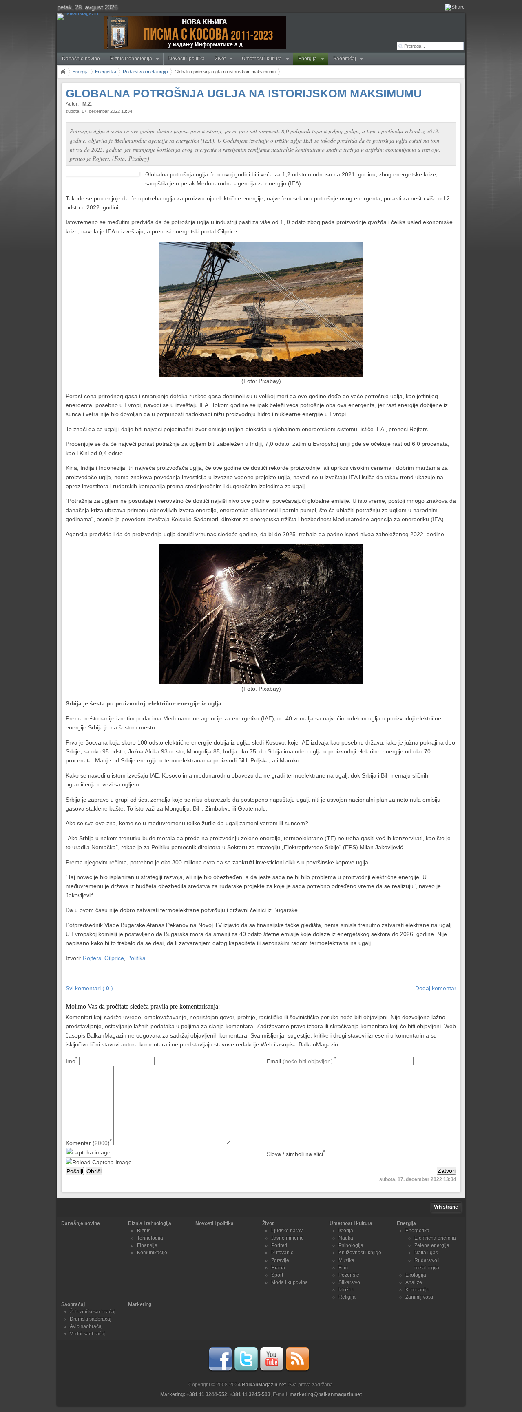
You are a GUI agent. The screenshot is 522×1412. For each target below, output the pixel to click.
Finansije (147, 1245)
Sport (277, 1275)
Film (343, 1268)
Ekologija (415, 1275)
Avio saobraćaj (86, 1326)
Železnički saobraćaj (92, 1312)
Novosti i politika (186, 59)
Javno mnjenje (287, 1238)
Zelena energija (431, 1245)
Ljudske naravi (287, 1231)
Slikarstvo (349, 1282)
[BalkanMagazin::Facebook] (220, 1370)
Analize (413, 1282)
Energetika (105, 71)
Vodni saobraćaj (88, 1334)
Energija (305, 59)
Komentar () (89, 1143)
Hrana (278, 1268)
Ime (71, 1061)
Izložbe (346, 1290)
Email (301, 1061)
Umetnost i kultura (259, 59)
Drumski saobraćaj (90, 1319)
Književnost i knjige (359, 1253)
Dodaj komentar (435, 988)
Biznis (143, 1231)
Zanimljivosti (419, 1297)
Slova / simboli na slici (296, 1154)
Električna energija (435, 1238)
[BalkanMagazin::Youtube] (271, 1370)
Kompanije (417, 1290)
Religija (347, 1297)
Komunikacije (152, 1253)
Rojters (92, 958)
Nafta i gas (426, 1253)
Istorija (345, 1231)
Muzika (346, 1260)
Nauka (345, 1238)
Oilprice (114, 958)
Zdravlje (280, 1260)
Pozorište (348, 1275)
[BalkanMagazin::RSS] (297, 1370)
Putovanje (282, 1253)
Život (218, 59)
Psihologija (350, 1245)
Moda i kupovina (289, 1282)
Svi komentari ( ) (89, 988)
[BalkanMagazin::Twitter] (246, 1370)
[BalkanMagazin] (79, 16)
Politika (136, 958)
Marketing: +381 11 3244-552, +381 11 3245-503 (215, 1394)
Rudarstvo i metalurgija (145, 71)
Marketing (139, 1304)
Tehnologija (150, 1238)
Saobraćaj (342, 59)
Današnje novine (81, 59)
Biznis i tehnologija (128, 59)
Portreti (279, 1245)
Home (63, 71)
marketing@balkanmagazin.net (326, 1394)
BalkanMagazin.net (264, 1385)
